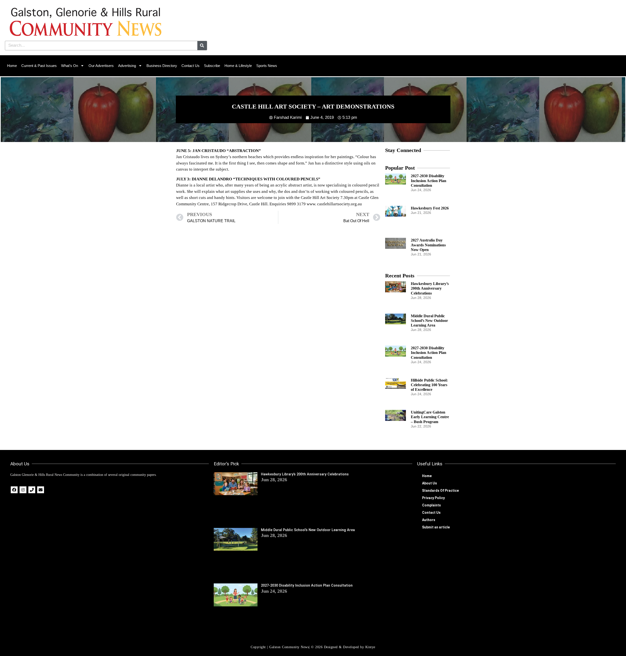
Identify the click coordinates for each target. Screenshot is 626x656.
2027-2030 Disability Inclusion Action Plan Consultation (428, 180)
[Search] (202, 45)
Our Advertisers (101, 66)
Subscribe (212, 66)
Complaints (431, 505)
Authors (428, 520)
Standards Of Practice (440, 490)
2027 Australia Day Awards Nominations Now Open (428, 244)
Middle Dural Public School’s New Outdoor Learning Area (429, 320)
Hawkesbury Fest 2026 (430, 208)
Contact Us (190, 66)
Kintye (370, 647)
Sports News (266, 66)
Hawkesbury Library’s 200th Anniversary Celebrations (430, 288)
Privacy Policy (433, 498)
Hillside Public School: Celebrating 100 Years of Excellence (429, 385)
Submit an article (436, 527)
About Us (429, 483)
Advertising (127, 66)
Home (12, 66)
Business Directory (161, 66)
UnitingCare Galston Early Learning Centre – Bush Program (430, 417)
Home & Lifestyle (238, 66)
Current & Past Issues (39, 66)
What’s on (69, 66)
